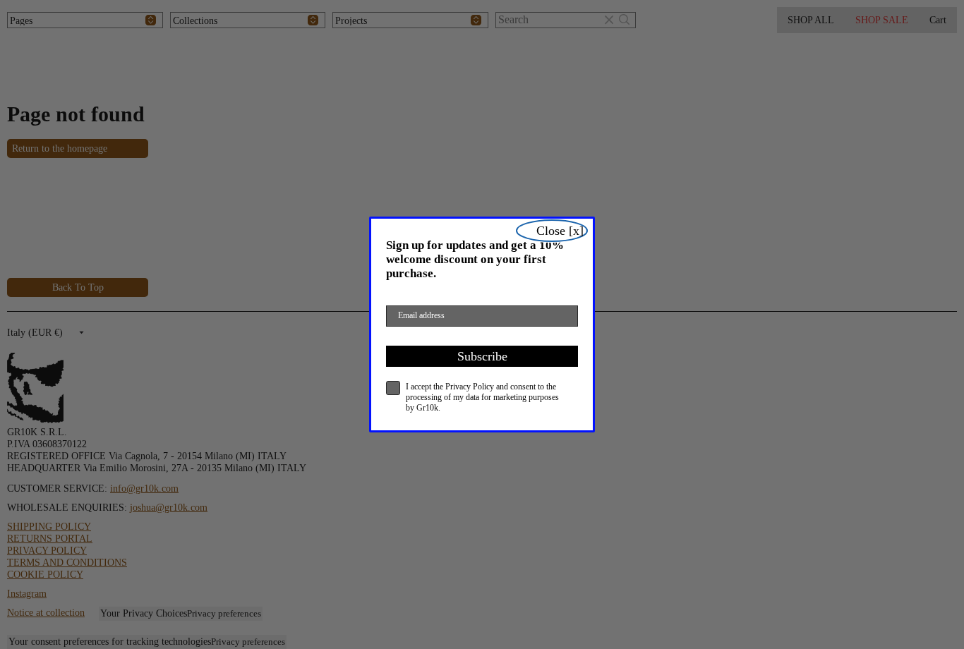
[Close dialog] (552, 230)
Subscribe (482, 356)
